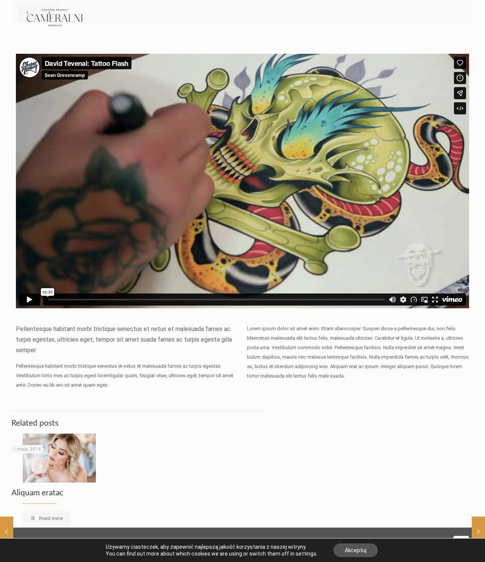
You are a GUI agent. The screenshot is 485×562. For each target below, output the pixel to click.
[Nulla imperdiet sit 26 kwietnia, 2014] (6, 532)
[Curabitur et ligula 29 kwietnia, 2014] (478, 532)
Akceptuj (355, 550)
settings (306, 554)
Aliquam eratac (37, 493)
